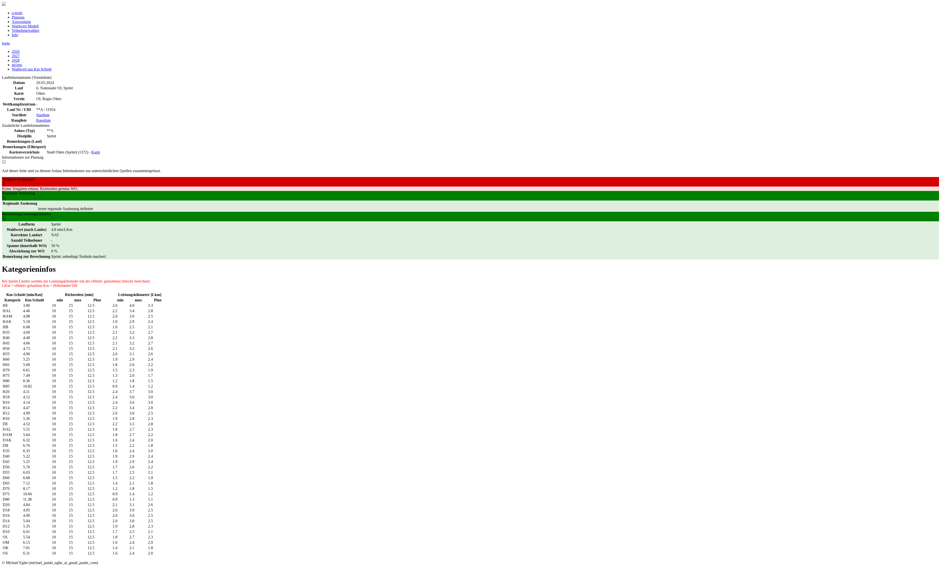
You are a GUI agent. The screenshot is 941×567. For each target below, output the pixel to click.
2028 (16, 60)
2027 (16, 56)
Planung (18, 17)
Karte (95, 152)
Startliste (43, 115)
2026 (16, 51)
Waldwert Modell (25, 26)
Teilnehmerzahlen (25, 30)
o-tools (17, 13)
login (6, 43)
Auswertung (21, 22)
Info (15, 35)
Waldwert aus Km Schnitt (31, 69)
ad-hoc (17, 65)
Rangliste (43, 120)
